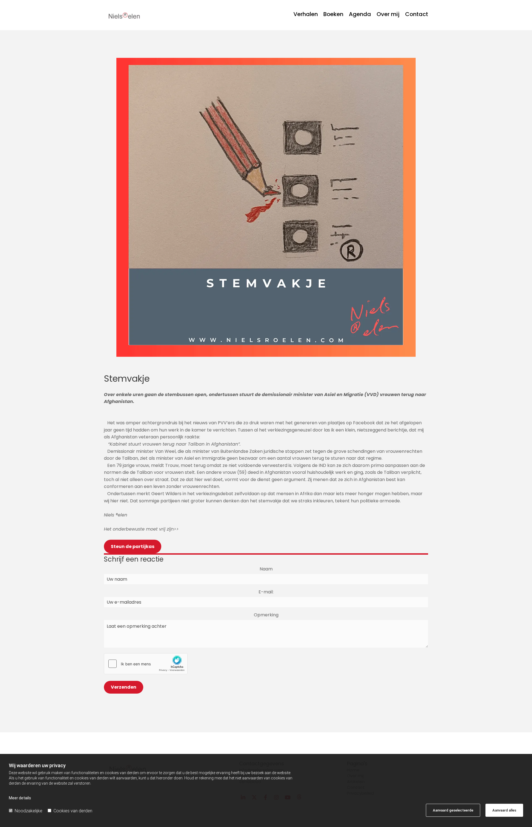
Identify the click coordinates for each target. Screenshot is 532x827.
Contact (416, 15)
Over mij (388, 15)
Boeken (333, 15)
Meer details (20, 798)
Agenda (360, 15)
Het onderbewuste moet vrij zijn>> (141, 529)
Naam (266, 569)
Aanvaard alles (504, 810)
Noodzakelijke (28, 810)
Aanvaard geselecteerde (453, 810)
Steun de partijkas (132, 546)
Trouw (172, 465)
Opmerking (266, 615)
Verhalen (305, 15)
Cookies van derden (72, 810)
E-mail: (266, 592)
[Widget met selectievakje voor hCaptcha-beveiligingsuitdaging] (146, 663)
